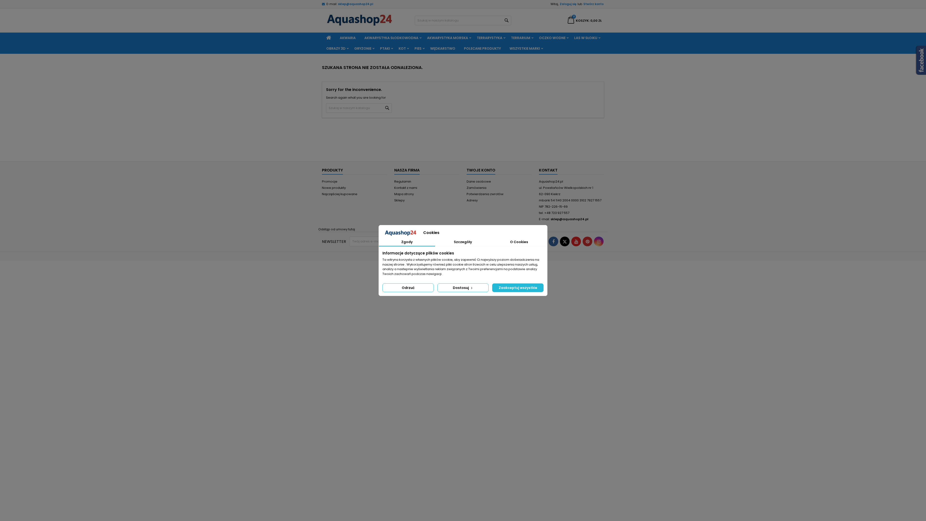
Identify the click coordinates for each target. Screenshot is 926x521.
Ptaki (385, 48)
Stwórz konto (593, 4)
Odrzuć (408, 287)
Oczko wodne (552, 37)
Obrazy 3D (336, 48)
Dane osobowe (479, 181)
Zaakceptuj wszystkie (518, 287)
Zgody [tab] (407, 242)
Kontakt (548, 170)
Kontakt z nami (405, 187)
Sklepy (399, 200)
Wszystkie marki (525, 48)
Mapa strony (404, 194)
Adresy (472, 200)
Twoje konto (481, 170)
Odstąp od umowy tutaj (336, 229)
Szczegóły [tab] (463, 242)
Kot (402, 48)
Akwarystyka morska (447, 37)
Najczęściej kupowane (339, 194)
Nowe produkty (334, 187)
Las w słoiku (585, 37)
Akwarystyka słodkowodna (391, 37)
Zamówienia (476, 187)
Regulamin (402, 181)
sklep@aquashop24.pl (355, 4)
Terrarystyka (489, 37)
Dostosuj (461, 287)
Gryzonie (362, 48)
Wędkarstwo (442, 48)
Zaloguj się (568, 4)
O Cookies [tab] (519, 242)
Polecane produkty (482, 48)
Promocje (329, 181)
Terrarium (520, 37)
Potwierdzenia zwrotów (485, 194)
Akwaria (348, 37)
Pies (418, 48)
